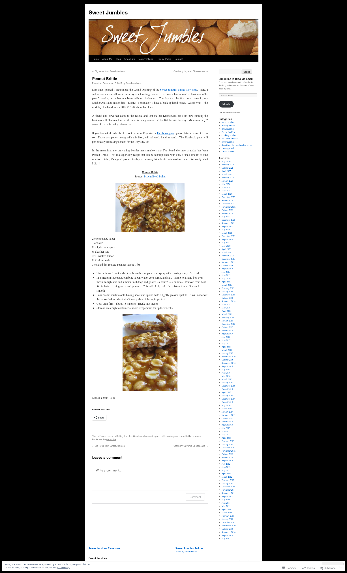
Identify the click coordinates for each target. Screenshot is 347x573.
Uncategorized (228, 148)
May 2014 (226, 405)
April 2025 (226, 170)
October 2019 (227, 265)
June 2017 (226, 340)
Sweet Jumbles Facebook (104, 548)
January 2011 (227, 519)
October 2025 (227, 167)
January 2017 (227, 353)
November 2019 (228, 262)
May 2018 (226, 307)
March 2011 (227, 512)
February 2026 (228, 164)
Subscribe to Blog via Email (236, 79)
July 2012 (226, 463)
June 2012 (226, 466)
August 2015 (227, 388)
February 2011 (228, 515)
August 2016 (227, 366)
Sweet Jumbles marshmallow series (237, 144)
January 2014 (227, 411)
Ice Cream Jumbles (230, 138)
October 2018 (227, 297)
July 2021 (226, 229)
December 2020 (228, 236)
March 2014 (227, 408)
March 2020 (227, 252)
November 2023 (228, 200)
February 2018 (228, 317)
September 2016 (228, 362)
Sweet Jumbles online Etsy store (178, 89)
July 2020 (226, 242)
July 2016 (226, 369)
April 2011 (226, 509)
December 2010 (228, 522)
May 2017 (226, 343)
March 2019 (227, 284)
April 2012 (226, 473)
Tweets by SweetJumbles (186, 551)
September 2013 (228, 421)
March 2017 (227, 349)
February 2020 (228, 255)
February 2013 (228, 440)
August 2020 (227, 239)
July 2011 (226, 499)
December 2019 (228, 258)
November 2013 (228, 414)
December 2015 (228, 385)
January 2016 (227, 382)
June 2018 (226, 304)
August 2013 (227, 424)
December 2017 (228, 323)
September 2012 (228, 457)
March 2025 (227, 174)
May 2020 (226, 245)
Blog (118, 59)
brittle (163, 435)
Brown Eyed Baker (155, 176)
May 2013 (226, 434)
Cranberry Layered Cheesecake (191, 71)
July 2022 (226, 216)
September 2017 (228, 330)
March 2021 (227, 232)
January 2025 (227, 180)
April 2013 (226, 437)
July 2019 (226, 271)
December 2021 (228, 219)
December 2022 (228, 203)
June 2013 (226, 431)
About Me (107, 59)
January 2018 (227, 320)
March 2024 (227, 193)
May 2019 (226, 278)
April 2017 (226, 346)
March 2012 (227, 476)
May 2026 (226, 161)
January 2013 (227, 444)
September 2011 (228, 493)
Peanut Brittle (104, 78)
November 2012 (228, 450)
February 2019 (228, 288)
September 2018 (228, 301)
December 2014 (228, 398)
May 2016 (226, 375)
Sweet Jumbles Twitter (189, 548)
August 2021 (227, 226)
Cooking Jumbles (229, 135)
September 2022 (228, 213)
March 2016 (227, 379)
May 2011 (226, 506)
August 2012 (227, 460)
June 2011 (226, 502)
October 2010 (227, 528)
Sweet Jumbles (108, 12)
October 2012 (227, 453)
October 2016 (227, 359)
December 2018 (228, 294)
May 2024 (226, 190)
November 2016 (228, 356)
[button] (150, 207)
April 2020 (226, 249)
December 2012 (228, 447)
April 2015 (226, 392)
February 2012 (228, 479)
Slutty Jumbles (228, 141)
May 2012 (226, 470)
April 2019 (226, 281)
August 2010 (227, 535)
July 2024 (226, 184)
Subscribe (226, 104)
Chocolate (129, 59)
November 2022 (228, 206)
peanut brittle (185, 435)
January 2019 (227, 291)
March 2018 (227, 314)
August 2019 (227, 268)
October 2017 (227, 327)
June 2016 (226, 372)
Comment (195, 496)
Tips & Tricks (164, 59)
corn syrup (172, 435)
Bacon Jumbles (228, 122)
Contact (179, 59)
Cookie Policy (63, 567)
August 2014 (227, 401)
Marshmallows (145, 59)
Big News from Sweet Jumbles (108, 71)
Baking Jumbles (124, 435)
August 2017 (227, 333)
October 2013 (227, 418)
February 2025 (228, 177)
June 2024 (226, 187)
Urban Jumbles (228, 151)
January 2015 (227, 395)
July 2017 (226, 336)
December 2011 (228, 486)
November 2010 (228, 525)
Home (96, 59)
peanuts (197, 435)
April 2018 (226, 310)
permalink (111, 439)
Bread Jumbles (228, 128)
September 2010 (228, 532)
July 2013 (226, 427)
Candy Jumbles (141, 435)
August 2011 (227, 496)
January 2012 (227, 483)
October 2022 (227, 210)
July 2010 (226, 538)
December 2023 (228, 197)
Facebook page (165, 133)
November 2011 (228, 489)
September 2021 (228, 223)
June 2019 (226, 275)
